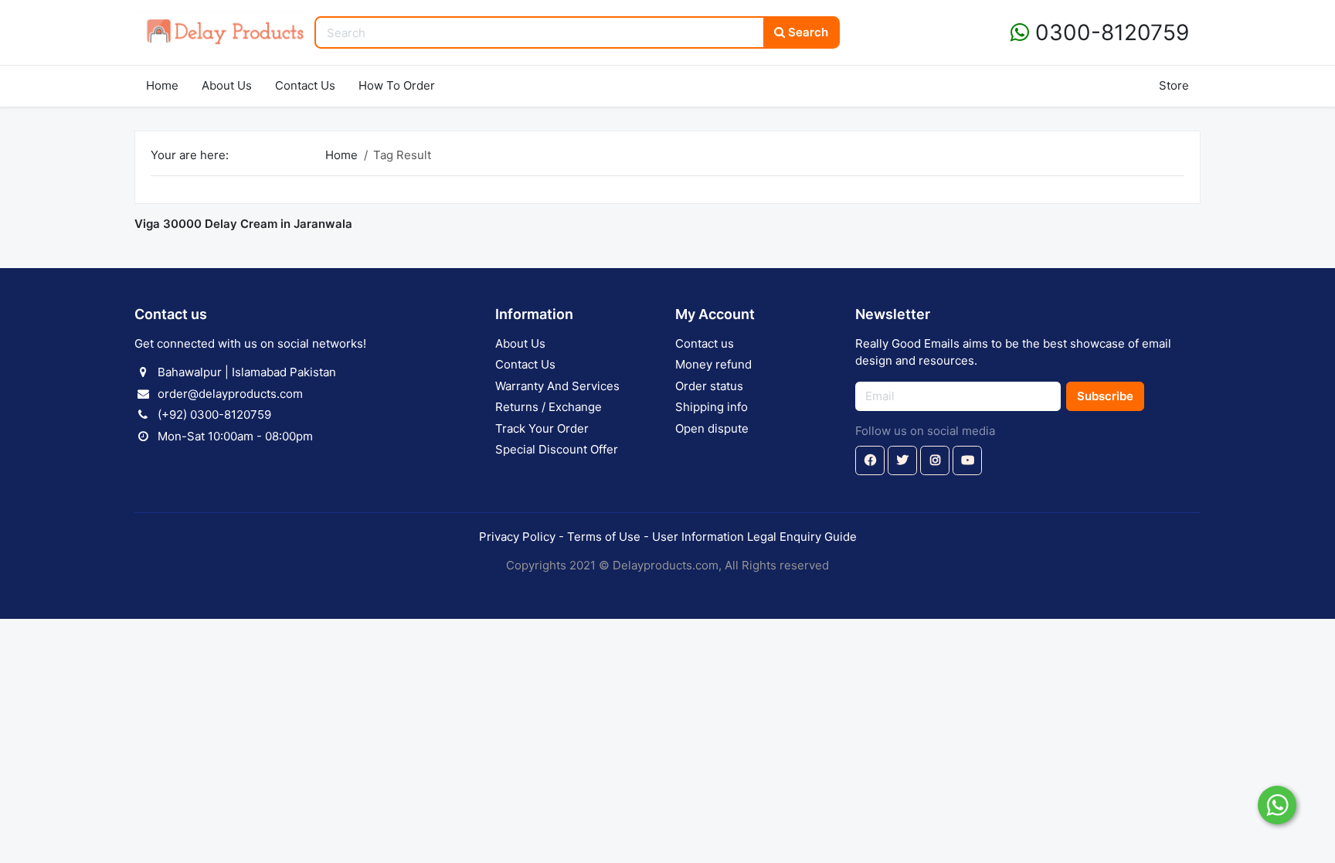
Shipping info (711, 406)
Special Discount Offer (556, 449)
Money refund (713, 364)
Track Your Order (542, 428)
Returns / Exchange (548, 406)
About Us (227, 85)
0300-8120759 (1109, 32)
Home (162, 85)
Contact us (704, 343)
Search (806, 32)
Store (1174, 85)
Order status (709, 386)
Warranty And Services (557, 386)
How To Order (396, 85)
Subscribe (1105, 396)
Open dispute (712, 428)
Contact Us (305, 85)
